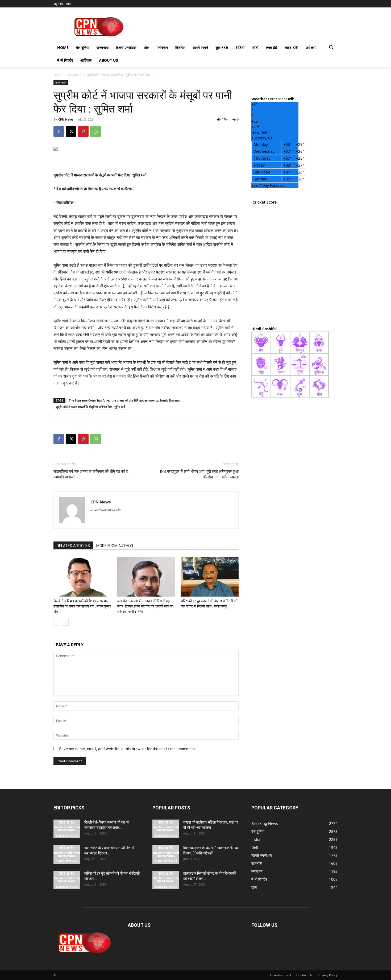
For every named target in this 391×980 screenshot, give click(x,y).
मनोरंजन (162, 47)
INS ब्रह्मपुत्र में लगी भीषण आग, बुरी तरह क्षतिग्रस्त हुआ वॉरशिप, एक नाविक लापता (199, 474)
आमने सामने (200, 47)
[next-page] (65, 622)
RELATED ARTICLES (73, 546)
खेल (146, 47)
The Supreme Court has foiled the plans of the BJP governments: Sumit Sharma (124, 400)
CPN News (65, 119)
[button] (331, 48)
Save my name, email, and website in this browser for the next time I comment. (127, 748)
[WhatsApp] (95, 131)
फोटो (255, 47)
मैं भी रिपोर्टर (65, 60)
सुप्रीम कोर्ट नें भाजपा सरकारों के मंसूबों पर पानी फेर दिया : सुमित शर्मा (90, 407)
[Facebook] (58, 131)
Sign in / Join (62, 4)
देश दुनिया (82, 47)
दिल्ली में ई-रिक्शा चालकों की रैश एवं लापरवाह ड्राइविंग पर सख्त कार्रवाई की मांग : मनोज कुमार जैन (82, 606)
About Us (108, 60)
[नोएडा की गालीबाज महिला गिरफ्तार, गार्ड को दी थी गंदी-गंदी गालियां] (165, 829)
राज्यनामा (103, 47)
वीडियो (240, 47)
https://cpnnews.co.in (105, 509)
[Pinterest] (83, 131)
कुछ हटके (221, 47)
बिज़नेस (180, 47)
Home (63, 47)
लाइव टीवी (291, 47)
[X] (71, 131)
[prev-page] (56, 622)
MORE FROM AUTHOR (114, 546)
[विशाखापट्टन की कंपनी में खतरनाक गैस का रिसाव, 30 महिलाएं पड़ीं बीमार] (165, 854)
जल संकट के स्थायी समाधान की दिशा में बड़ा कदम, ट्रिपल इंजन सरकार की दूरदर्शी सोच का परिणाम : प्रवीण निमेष (145, 606)
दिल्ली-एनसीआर (126, 47)
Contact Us (304, 975)
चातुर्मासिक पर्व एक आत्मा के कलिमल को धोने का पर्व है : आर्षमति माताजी (91, 474)
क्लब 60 (271, 47)
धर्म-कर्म (310, 47)
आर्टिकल (85, 60)
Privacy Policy (328, 975)
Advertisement (280, 975)
